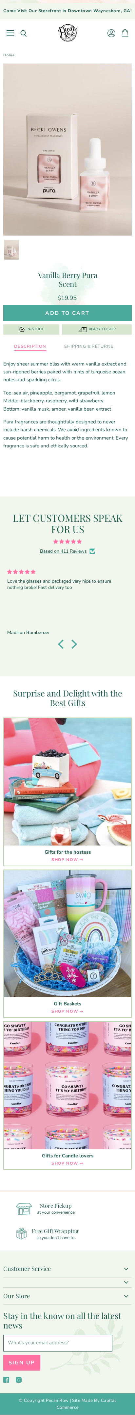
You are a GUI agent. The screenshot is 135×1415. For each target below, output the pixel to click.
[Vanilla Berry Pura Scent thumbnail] (12, 249)
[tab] (30, 346)
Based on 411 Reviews (63, 551)
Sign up (22, 1362)
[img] (67, 541)
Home (9, 55)
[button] (62, 644)
